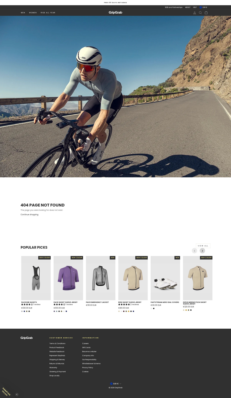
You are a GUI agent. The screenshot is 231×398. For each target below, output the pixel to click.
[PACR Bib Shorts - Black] (29, 311)
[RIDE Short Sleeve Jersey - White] (121, 311)
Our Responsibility (89, 360)
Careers (85, 343)
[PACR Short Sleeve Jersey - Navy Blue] (66, 311)
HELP (195, 7)
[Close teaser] (17, 394)
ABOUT (187, 7)
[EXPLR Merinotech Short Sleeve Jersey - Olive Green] (188, 310)
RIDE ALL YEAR (48, 13)
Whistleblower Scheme (91, 364)
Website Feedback (56, 351)
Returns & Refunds (56, 364)
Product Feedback (56, 347)
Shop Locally (54, 376)
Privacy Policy (87, 368)
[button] (27, 304)
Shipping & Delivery (57, 360)
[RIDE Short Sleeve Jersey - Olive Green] (126, 311)
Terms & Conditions (57, 343)
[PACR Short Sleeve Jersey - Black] (59, 311)
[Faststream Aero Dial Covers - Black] (153, 308)
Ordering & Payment (57, 372)
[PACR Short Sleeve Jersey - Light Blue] (56, 311)
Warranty (53, 368)
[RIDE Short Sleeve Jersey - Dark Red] (123, 311)
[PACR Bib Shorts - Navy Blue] (24, 311)
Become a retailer (89, 351)
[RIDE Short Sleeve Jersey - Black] (131, 311)
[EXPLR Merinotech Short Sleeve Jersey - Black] (191, 310)
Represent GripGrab (57, 356)
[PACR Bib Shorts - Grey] (22, 311)
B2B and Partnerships (173, 7)
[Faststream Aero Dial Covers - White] (151, 308)
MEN (23, 13)
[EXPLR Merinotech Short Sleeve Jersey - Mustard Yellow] (186, 310)
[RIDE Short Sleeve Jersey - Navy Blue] (133, 311)
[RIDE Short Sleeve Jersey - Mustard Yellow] (128, 311)
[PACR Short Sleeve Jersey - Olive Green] (61, 311)
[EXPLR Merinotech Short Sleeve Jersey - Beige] (183, 310)
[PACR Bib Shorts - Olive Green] (26, 311)
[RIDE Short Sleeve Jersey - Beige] (119, 311)
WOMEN (33, 13)
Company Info (88, 356)
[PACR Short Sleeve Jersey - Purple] (54, 311)
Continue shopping (29, 214)
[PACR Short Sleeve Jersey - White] (64, 311)
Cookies (85, 372)
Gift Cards (86, 347)
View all (203, 246)
